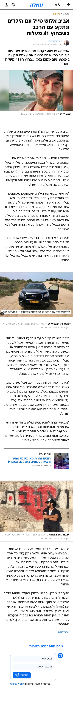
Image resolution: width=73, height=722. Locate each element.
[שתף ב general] (6, 5)
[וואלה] (36, 5)
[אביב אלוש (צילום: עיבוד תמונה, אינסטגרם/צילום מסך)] (36, 93)
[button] (57, 4)
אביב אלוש (63, 632)
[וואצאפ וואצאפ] (13, 5)
